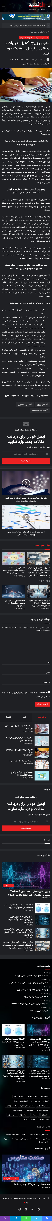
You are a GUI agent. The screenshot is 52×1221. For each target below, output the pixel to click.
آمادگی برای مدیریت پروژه (40, 1101)
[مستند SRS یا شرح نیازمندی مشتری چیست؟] (42, 729)
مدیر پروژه (45, 1114)
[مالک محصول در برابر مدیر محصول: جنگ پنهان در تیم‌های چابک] (13, 591)
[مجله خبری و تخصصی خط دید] (37, 6)
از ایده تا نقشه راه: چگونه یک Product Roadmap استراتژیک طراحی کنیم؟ (39, 603)
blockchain (45, 1096)
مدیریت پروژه (24, 1114)
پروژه (25, 1119)
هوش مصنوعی (44, 1119)
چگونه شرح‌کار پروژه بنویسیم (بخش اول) (19, 751)
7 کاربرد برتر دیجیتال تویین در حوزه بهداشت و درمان (19, 739)
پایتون (33, 1119)
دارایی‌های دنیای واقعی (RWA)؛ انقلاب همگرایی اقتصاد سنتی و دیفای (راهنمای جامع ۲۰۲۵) (18, 932)
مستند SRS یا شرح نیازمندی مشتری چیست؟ (19, 727)
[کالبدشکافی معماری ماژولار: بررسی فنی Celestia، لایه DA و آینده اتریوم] (42, 908)
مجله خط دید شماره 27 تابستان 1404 (32, 1184)
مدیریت (35, 1114)
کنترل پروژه (41, 404)
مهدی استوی (12, 1114)
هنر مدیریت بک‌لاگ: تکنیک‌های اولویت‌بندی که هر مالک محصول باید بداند (14, 570)
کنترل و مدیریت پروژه (27, 37)
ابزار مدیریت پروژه (43, 1110)
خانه (46, 32)
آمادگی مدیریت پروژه (21, 1101)
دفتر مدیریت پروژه (36, 32)
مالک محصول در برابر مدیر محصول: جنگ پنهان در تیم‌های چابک (15, 603)
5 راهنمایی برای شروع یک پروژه (21, 760)
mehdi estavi (18, 1096)
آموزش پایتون (11, 1105)
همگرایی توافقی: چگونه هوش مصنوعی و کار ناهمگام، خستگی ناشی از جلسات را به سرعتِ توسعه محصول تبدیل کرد (39, 572)
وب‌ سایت (46, 682)
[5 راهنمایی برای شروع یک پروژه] (42, 764)
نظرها (8, 717)
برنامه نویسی (17, 1110)
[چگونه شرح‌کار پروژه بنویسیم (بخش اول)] (42, 753)
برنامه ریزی (29, 1110)
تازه (24, 717)
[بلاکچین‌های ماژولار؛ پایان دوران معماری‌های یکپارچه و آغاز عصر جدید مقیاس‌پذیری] (42, 920)
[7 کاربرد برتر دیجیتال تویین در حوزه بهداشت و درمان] (42, 741)
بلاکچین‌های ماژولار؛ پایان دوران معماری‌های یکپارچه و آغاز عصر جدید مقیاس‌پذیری (19, 919)
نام (48, 662)
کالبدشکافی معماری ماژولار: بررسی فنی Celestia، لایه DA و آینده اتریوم (19, 906)
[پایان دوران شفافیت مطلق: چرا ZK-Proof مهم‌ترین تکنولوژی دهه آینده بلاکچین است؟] (38, 1030)
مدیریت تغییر (24, 404)
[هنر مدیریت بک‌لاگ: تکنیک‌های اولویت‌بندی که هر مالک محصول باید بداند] (13, 558)
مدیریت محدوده (39, 410)
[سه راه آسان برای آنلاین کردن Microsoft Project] (42, 776)
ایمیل (47, 672)
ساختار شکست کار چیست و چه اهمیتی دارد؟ (22, 1134)
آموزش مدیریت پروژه (26, 1105)
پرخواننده (42, 717)
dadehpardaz (32, 1096)
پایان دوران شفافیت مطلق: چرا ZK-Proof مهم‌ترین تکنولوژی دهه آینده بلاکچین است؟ (29, 893)
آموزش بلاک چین (43, 1105)
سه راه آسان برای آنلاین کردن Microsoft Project (22, 774)
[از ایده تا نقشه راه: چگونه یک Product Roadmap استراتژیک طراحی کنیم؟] (38, 591)
